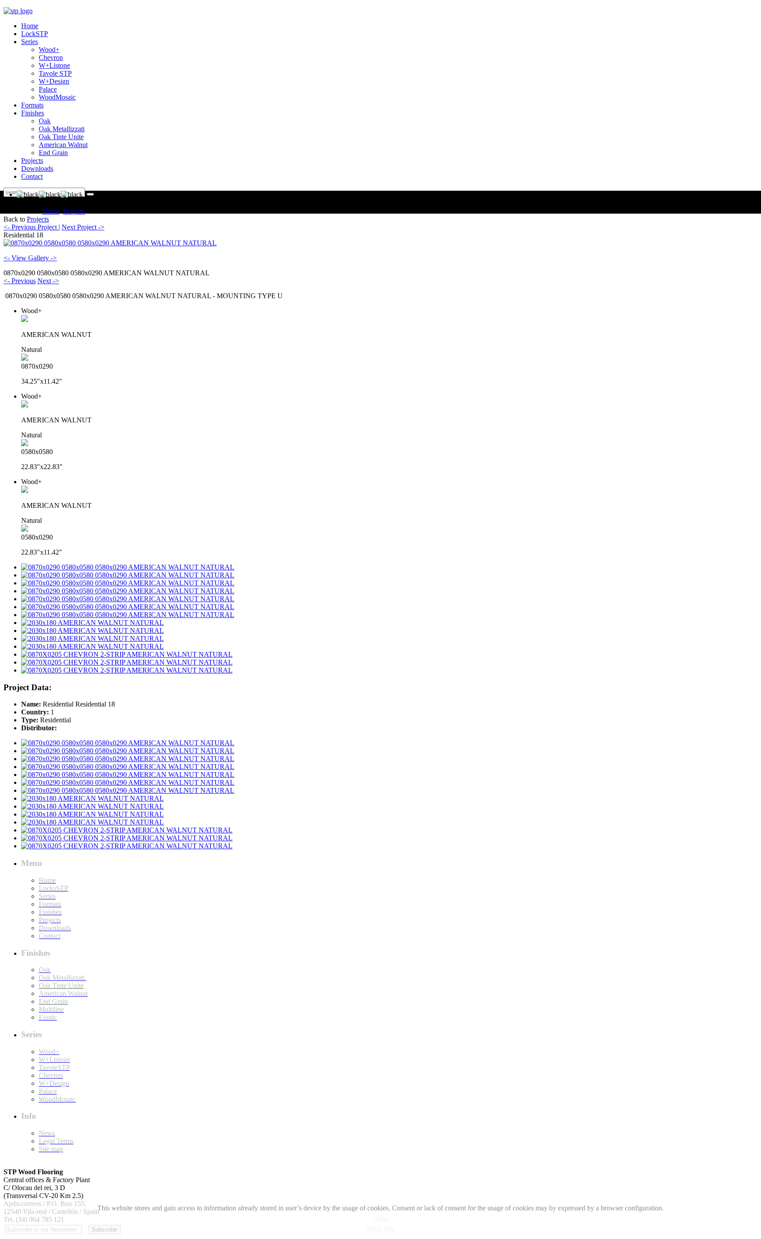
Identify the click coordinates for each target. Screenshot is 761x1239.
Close (380, 1218)
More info (381, 1228)
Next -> (48, 281)
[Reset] (90, 194)
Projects (74, 211)
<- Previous (20, 281)
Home (50, 211)
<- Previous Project (31, 227)
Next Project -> (83, 227)
